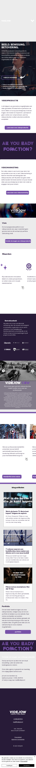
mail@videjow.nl (20, 680)
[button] (10, 77)
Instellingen (9, 765)
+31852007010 (18, 719)
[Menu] (32, 21)
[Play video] (18, 210)
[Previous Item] (3, 370)
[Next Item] (32, 370)
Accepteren (27, 765)
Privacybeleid (18, 737)
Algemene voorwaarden (17, 739)
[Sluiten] (34, 758)
